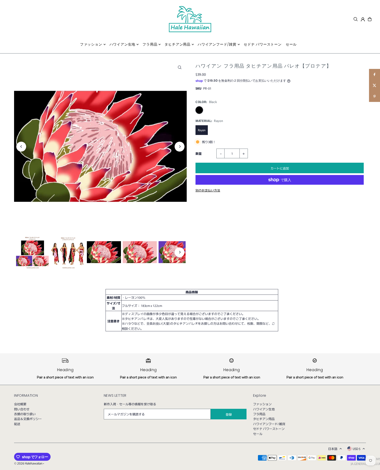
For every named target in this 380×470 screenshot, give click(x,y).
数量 (198, 153)
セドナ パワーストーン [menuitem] (263, 44)
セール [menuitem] (291, 44)
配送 (17, 424)
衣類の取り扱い (25, 414)
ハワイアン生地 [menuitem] (122, 44)
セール (257, 433)
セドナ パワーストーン (269, 428)
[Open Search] (356, 19)
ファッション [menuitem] (91, 44)
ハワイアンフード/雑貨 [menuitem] (217, 44)
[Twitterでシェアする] (374, 85)
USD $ (356, 448)
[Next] (180, 146)
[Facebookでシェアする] (374, 74)
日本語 (332, 448)
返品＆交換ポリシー (28, 419)
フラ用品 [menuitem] (149, 44)
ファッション (262, 404)
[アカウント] (363, 19)
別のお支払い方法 (207, 190)
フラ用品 (259, 414)
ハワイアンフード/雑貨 (269, 424)
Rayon (201, 130)
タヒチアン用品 (264, 419)
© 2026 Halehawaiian (28, 463)
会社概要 (20, 404)
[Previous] (21, 146)
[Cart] (369, 19)
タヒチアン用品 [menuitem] (177, 44)
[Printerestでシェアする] (374, 96)
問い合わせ (21, 409)
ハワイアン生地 (264, 409)
